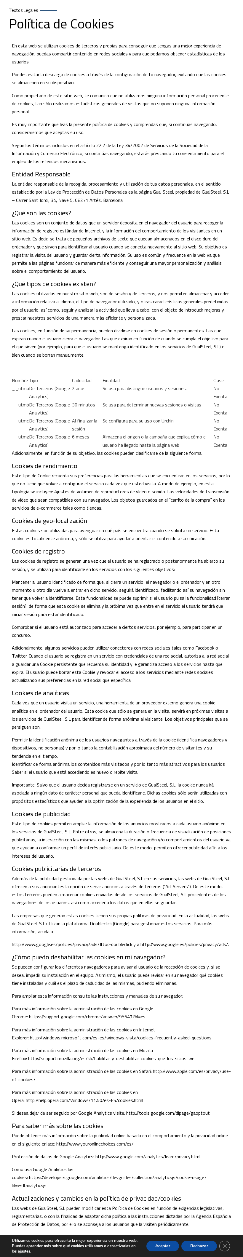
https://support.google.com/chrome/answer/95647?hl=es (87, 1016)
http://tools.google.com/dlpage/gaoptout (168, 1112)
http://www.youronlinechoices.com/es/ (95, 1143)
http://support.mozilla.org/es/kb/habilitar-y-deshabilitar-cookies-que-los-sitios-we (111, 1058)
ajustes (24, 1251)
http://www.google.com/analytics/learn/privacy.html (147, 1156)
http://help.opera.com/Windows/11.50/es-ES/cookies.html (84, 1100)
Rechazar (199, 1246)
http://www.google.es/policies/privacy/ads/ (184, 944)
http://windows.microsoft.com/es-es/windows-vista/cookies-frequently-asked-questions (121, 1037)
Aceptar (162, 1246)
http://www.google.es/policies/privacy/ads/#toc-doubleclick (72, 944)
